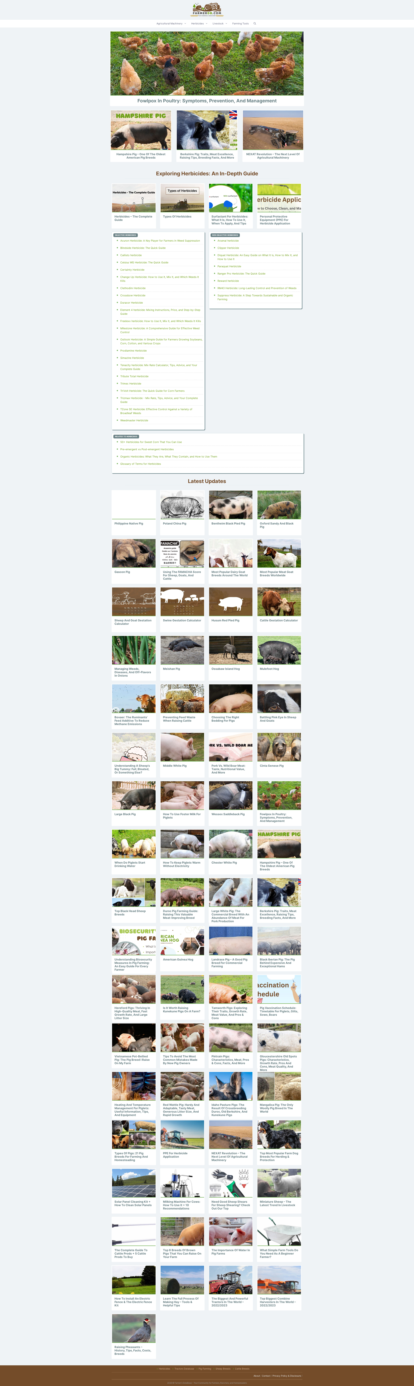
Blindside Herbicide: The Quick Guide (143, 247)
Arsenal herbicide (228, 240)
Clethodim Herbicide (133, 288)
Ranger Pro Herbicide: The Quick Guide (241, 273)
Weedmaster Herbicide (134, 420)
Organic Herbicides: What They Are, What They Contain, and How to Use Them (168, 456)
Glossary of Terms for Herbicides (140, 463)
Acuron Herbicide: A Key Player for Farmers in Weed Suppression (160, 240)
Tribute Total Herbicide (134, 376)
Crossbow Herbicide (132, 295)
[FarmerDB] (207, 9)
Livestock (218, 23)
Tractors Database (184, 1368)
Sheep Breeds (223, 1368)
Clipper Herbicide (228, 247)
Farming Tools (240, 23)
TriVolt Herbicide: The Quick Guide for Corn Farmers (152, 390)
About (257, 1375)
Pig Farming (205, 1368)
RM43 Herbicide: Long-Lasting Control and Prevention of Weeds (257, 288)
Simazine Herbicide (132, 357)
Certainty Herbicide (132, 269)
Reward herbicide (228, 280)
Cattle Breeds (242, 1368)
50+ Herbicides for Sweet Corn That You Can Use (151, 442)
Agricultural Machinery (169, 23)
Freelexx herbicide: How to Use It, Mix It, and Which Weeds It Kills (160, 321)
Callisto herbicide (131, 255)
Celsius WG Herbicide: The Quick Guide (144, 262)
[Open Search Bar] (254, 24)
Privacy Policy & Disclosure (286, 1375)
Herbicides (197, 23)
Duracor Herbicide (131, 302)
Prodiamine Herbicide (133, 350)
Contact (266, 1375)
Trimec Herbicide (130, 383)
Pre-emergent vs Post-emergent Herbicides (147, 449)
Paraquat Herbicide (229, 266)
